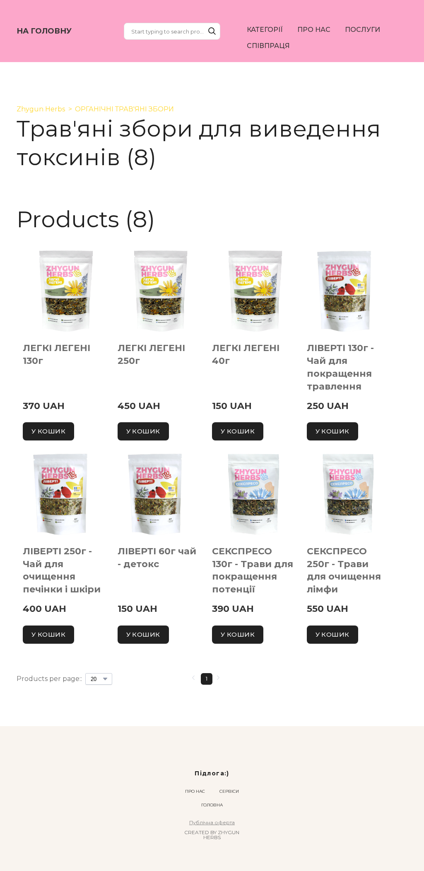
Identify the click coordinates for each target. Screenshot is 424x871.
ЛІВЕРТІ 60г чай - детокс (157, 558)
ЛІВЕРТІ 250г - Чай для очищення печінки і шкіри (62, 570)
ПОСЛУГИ (362, 30)
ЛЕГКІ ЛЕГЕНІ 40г (245, 354)
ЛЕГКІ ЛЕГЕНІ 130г (56, 354)
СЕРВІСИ (229, 791)
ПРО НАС (313, 30)
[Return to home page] (212, 759)
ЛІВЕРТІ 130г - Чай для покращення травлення (340, 367)
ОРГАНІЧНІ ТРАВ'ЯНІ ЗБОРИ (124, 109)
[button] (212, 31)
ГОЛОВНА (212, 805)
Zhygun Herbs (41, 109)
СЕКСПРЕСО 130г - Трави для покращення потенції (252, 570)
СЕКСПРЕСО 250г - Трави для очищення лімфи (344, 570)
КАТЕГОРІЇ (265, 30)
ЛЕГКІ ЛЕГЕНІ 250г (151, 354)
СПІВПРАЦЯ (268, 46)
